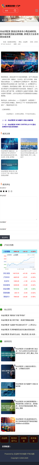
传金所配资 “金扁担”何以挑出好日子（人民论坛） (19, 325)
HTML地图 (30, 454)
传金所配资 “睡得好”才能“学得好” (13, 315)
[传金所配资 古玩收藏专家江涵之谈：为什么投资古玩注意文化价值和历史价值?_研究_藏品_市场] (8, 354)
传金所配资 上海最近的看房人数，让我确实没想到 (26, 367)
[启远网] (11, 6)
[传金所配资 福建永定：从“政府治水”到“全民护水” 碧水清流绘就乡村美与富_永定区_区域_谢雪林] (9, 144)
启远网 (4, 438)
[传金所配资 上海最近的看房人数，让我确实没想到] (8, 372)
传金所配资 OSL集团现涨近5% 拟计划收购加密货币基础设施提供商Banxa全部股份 (27, 421)
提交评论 (5, 237)
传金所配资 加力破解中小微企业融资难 (20, 120)
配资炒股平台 (14, 439)
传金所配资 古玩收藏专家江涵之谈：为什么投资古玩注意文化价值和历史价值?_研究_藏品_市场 (27, 351)
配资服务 (33, 439)
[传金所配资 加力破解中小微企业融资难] (8, 389)
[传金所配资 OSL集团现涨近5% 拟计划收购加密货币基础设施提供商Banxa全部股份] (8, 424)
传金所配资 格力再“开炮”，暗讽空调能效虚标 (17, 320)
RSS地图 (22, 454)
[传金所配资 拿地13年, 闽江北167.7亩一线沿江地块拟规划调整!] (9, 164)
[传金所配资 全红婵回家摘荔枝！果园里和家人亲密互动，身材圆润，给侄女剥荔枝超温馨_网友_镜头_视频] (8, 407)
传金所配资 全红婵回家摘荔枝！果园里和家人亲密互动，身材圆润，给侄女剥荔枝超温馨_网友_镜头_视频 (27, 404)
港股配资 (24, 439)
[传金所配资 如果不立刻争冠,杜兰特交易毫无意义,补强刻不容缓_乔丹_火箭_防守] (29, 144)
